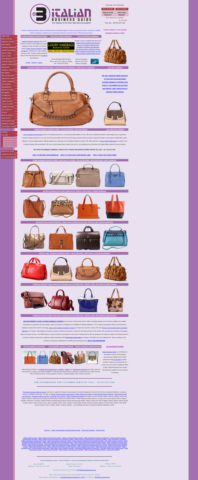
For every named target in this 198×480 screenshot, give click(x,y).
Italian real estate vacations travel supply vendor (92, 445)
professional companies (80, 369)
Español (34, 62)
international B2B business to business (87, 448)
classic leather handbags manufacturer (88, 43)
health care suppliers (113, 449)
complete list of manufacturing (48, 369)
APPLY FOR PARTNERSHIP (96, 340)
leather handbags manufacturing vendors (88, 51)
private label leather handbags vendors (88, 49)
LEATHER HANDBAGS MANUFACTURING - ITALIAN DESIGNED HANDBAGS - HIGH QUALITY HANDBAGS (61, 67)
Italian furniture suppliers (50, 449)
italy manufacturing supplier (40, 448)
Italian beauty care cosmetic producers (62, 448)
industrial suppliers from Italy (40, 396)
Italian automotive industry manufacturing (97, 438)
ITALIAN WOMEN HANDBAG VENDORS (61, 346)
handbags (44, 55)
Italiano (40, 62)
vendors (67, 369)
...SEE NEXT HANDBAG (115, 67)
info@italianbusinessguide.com (86, 470)
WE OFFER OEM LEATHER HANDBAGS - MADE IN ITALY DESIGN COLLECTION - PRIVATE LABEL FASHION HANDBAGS (74, 222)
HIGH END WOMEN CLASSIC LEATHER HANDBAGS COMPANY (43, 321)
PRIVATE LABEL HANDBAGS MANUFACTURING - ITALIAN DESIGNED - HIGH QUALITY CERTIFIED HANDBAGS (74, 253)
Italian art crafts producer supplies (72, 438)
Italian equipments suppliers (75, 396)
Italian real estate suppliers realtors (95, 449)
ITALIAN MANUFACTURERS (115, 346)
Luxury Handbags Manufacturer (33, 134)
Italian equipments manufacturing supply (34, 440)
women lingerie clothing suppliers (103, 394)
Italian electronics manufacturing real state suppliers (91, 439)
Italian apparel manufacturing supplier (49, 438)
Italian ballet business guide (37, 446)
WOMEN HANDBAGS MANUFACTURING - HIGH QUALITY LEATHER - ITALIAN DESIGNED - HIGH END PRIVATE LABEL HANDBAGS (74, 160)
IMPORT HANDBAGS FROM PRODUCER (88, 346)
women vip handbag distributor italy (88, 45)
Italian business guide (30, 438)
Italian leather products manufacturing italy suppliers (90, 442)
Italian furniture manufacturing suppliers (71, 449)
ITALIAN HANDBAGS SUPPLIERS (34, 346)
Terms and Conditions (88, 430)
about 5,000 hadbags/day (108, 141)
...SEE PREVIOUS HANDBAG (115, 129)
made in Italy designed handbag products (62, 328)
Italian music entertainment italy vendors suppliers (85, 443)
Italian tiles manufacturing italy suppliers (64, 445)
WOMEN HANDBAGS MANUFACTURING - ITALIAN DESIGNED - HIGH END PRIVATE (61, 129)
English (28, 62)
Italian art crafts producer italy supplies (83, 446)
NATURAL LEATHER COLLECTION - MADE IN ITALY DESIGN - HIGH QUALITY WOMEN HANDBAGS (74, 191)
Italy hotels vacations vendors (114, 440)
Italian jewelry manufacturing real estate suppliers (57, 442)
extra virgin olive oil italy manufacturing (112, 448)
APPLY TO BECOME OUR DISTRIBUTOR (45, 155)
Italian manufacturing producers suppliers (57, 443)
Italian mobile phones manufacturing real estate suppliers (56, 439)
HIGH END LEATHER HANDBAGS (61, 36)
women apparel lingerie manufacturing (63, 394)
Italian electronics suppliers (84, 394)
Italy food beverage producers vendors (59, 440)
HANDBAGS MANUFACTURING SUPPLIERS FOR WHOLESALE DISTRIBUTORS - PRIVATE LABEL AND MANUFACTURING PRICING (74, 284)
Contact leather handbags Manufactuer (88, 53)
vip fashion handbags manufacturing (88, 47)
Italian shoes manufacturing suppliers (39, 445)
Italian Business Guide (109, 352)
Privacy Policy (100, 430)
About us (47, 430)
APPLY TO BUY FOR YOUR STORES (105, 155)
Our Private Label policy (73, 337)
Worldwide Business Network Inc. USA (72, 477)
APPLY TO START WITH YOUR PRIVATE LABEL (75, 155)
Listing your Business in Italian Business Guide (65, 430)
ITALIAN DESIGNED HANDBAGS (88, 36)
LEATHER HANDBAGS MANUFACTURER (34, 36)
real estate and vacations (58, 396)
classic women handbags (34, 48)
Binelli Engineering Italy (102, 477)
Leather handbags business (30, 41)
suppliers (61, 369)
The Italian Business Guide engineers (34, 392)
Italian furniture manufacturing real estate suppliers (88, 440)
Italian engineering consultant (117, 439)
